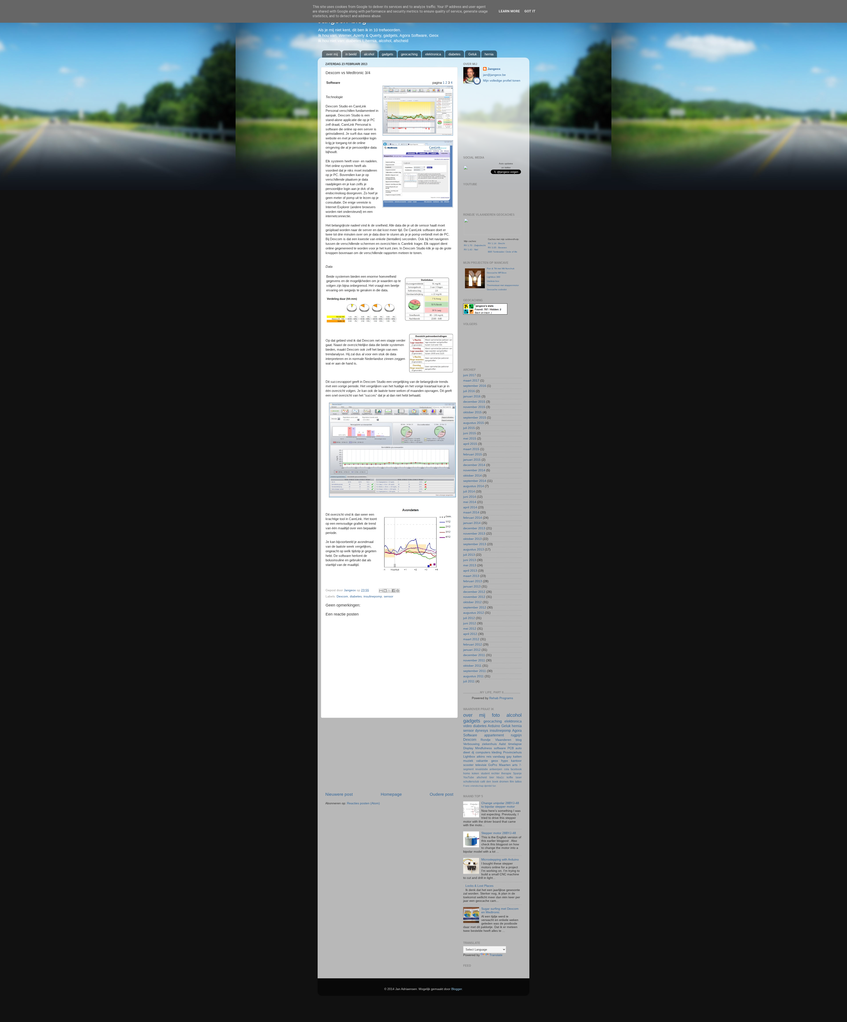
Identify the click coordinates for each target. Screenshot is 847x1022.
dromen (504, 781)
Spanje (517, 773)
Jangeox (350, 590)
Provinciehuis (512, 752)
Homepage (391, 794)
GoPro (492, 765)
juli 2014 (469, 491)
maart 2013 (471, 576)
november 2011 (474, 660)
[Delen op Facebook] (393, 590)
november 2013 (474, 533)
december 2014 (474, 465)
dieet (466, 752)
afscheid (482, 777)
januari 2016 (472, 396)
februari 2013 (472, 581)
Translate (495, 955)
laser (519, 777)
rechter (495, 773)
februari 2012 (472, 644)
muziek (468, 760)
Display (468, 748)
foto (496, 715)
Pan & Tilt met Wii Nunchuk (500, 268)
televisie (481, 765)
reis (488, 756)
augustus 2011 (473, 676)
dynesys (481, 730)
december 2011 (474, 655)
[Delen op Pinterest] (397, 590)
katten (517, 756)
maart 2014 (471, 512)
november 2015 (474, 407)
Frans (466, 785)
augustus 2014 (473, 486)
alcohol (369, 54)
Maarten (505, 765)
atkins (481, 756)
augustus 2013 (473, 549)
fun (494, 785)
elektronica (433, 54)
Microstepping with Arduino (500, 859)
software (500, 748)
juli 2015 (469, 428)
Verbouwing (471, 744)
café (482, 781)
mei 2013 (469, 565)
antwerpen (495, 769)
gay (509, 756)
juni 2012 (469, 623)
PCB (511, 748)
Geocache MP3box (496, 272)
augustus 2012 (473, 612)
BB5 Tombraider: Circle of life (502, 252)
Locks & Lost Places (479, 885)
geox (494, 760)
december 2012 (474, 591)
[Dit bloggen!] (385, 590)
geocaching (409, 54)
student (485, 773)
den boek (492, 781)
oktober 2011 (472, 665)
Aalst (502, 744)
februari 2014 (472, 517)
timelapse (515, 744)
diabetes (454, 54)
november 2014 (474, 470)
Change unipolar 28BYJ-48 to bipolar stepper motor (500, 804)
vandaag (499, 756)
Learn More (509, 11)
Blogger (456, 989)
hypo (504, 760)
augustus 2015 (473, 423)
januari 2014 (472, 523)
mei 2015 (469, 438)
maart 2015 (471, 449)
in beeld (350, 54)
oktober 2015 (472, 412)
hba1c (500, 777)
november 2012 (474, 597)
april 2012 (470, 634)
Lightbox (469, 756)
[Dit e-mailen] (381, 590)
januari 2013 (472, 586)
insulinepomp (373, 596)
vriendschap (476, 785)
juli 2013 (469, 554)
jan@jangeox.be (494, 75)
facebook (516, 769)
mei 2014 (469, 502)
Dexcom (342, 596)
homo (466, 773)
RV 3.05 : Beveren (497, 247)
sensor (388, 596)
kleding (497, 752)
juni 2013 (469, 560)
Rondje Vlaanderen (496, 739)
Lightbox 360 (493, 277)
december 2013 (474, 528)
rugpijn (516, 735)
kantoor (516, 760)
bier (491, 777)
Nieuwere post (339, 794)
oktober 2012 (472, 602)
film (512, 781)
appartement (494, 735)
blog (519, 739)
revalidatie (481, 769)
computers (483, 752)
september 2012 (474, 607)
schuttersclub (471, 781)
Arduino (494, 726)
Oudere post (441, 794)
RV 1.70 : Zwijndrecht (475, 245)
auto (518, 748)
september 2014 (474, 481)
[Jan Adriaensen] (465, 168)
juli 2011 (469, 681)
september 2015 (474, 417)
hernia (489, 54)
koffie (510, 777)
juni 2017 (469, 375)
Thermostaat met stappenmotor (503, 285)
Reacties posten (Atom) (363, 803)
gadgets (387, 54)
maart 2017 (471, 380)
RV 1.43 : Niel (471, 249)
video (467, 726)
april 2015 (470, 443)
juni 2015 (469, 433)
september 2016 (474, 385)
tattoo (518, 781)
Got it (530, 11)
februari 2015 (472, 454)
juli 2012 (469, 618)
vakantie (482, 760)
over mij (332, 54)
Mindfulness (483, 748)
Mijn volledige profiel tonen (501, 80)
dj (473, 752)
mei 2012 (469, 628)
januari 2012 (472, 649)
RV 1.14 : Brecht (496, 243)
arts (514, 765)
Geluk (472, 54)
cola (506, 769)
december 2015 (474, 401)
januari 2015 (472, 459)
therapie (506, 773)
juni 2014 (469, 496)
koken (475, 773)
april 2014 (470, 507)
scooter (468, 765)
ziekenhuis (489, 744)
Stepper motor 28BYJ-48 (498, 833)
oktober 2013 (472, 539)
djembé (488, 785)
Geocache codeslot (497, 289)
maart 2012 (471, 639)
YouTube (468, 777)
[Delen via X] (389, 590)
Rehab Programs (501, 698)
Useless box (493, 281)
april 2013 (470, 570)
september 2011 (474, 671)
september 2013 (474, 544)
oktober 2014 (472, 475)
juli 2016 (469, 391)
